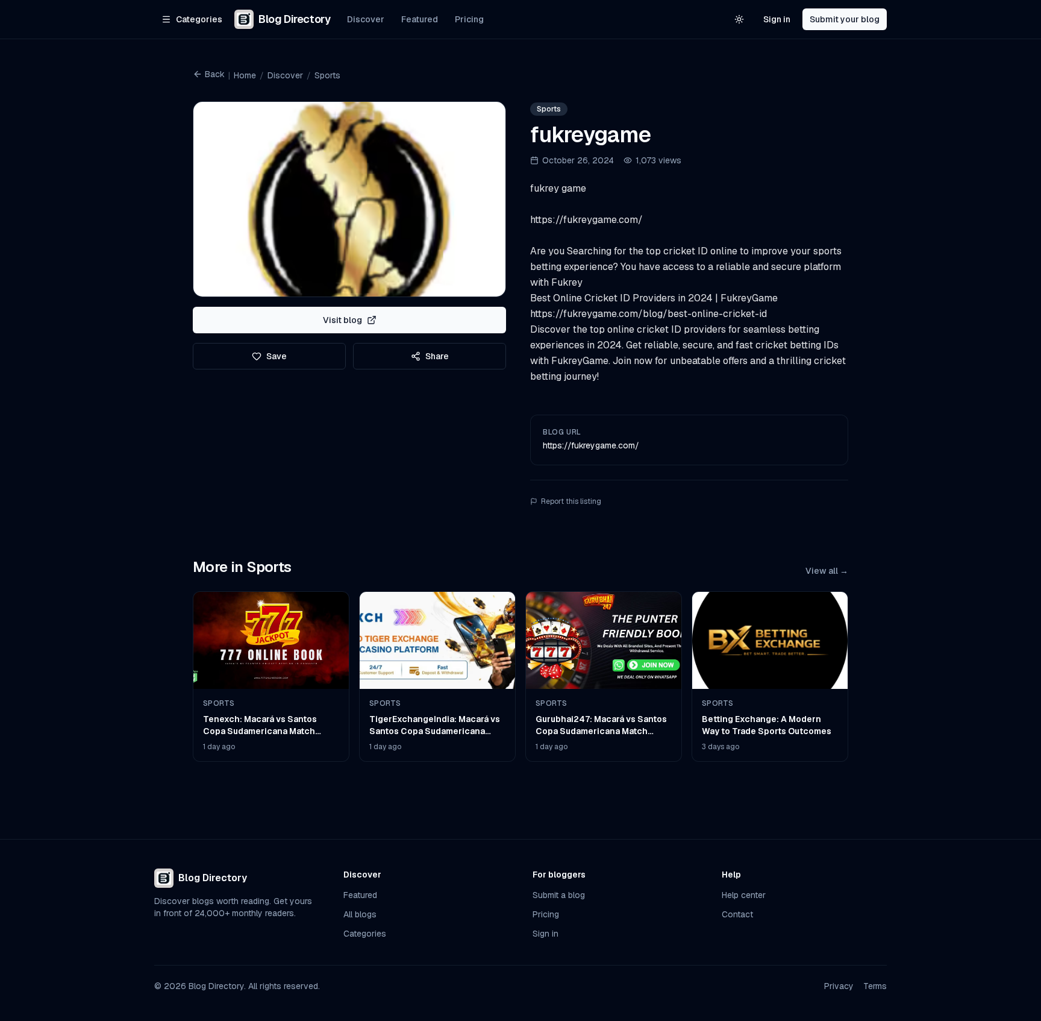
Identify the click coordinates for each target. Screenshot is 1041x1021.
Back (215, 74)
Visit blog (342, 320)
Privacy (839, 986)
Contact (737, 914)
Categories (364, 933)
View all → (826, 570)
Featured (419, 19)
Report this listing (571, 501)
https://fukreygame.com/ (591, 445)
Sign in (776, 19)
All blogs (360, 914)
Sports (327, 75)
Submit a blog (559, 895)
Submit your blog (845, 19)
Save (276, 356)
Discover (365, 19)
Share (437, 356)
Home (245, 75)
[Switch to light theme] (739, 19)
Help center (744, 895)
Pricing (469, 19)
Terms (875, 986)
